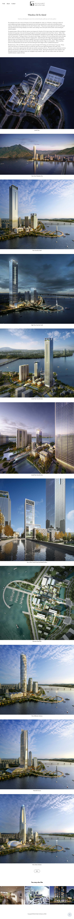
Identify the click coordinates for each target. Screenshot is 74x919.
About (8, 3)
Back (37, 871)
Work (3, 3)
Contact (13, 3)
